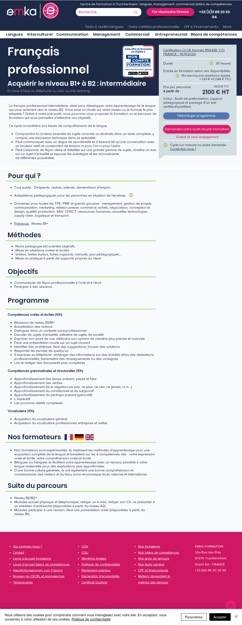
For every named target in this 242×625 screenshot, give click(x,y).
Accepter (220, 617)
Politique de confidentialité (91, 619)
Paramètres (194, 617)
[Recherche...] (135, 12)
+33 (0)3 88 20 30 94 (214, 14)
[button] (170, 12)
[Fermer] (236, 617)
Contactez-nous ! (183, 149)
